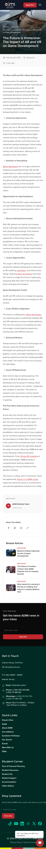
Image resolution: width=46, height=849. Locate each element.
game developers (24, 274)
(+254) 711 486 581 (14, 699)
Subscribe (23, 637)
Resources (16, 27)
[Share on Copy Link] (27, 527)
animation (21, 270)
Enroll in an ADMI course (27, 479)
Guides (5, 27)
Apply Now (30, 5)
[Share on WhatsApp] (21, 527)
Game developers (10, 166)
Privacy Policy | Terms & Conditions (25, 842)
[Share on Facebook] (8, 527)
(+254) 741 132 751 (24, 696)
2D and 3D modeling (29, 456)
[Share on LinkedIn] (14, 527)
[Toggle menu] (40, 5)
